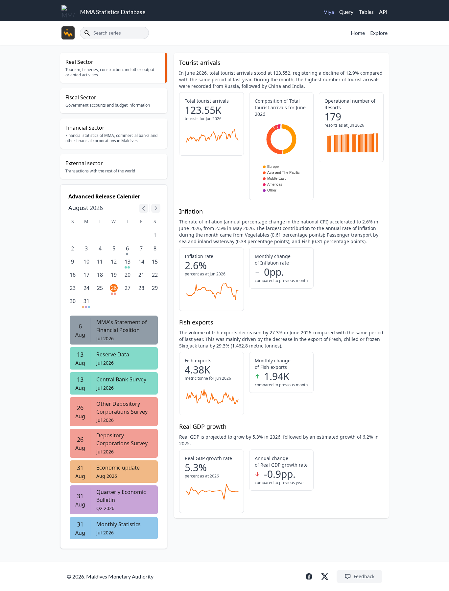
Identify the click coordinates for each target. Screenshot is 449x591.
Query (346, 12)
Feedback (364, 576)
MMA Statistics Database (113, 11)
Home (358, 33)
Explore (379, 33)
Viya (329, 12)
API (383, 12)
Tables (366, 12)
